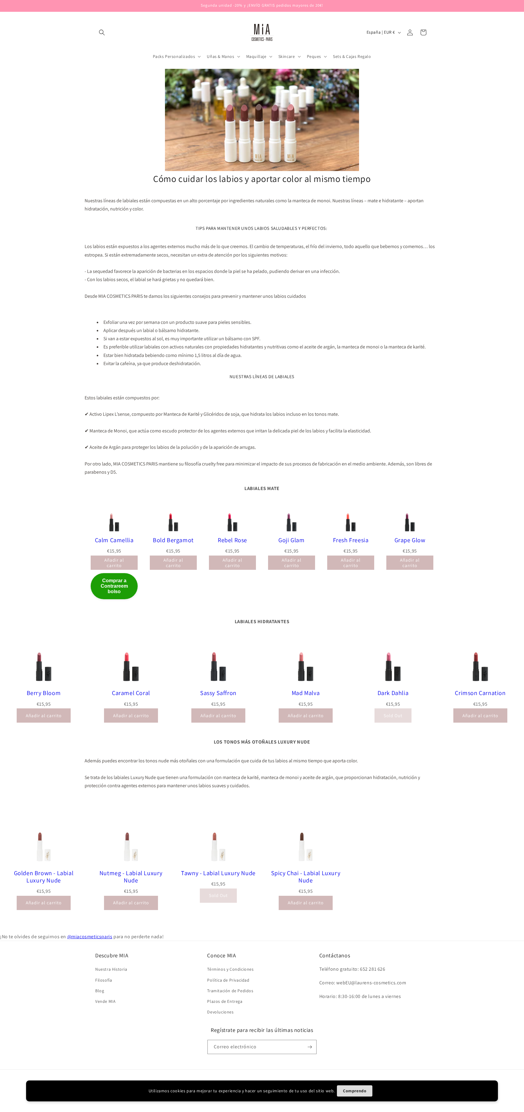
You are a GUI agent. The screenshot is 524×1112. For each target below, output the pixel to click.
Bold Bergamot (173, 540)
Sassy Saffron (218, 693)
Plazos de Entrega (224, 1001)
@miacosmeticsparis (90, 936)
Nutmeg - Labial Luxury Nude (131, 876)
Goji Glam (291, 540)
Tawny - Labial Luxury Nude (218, 873)
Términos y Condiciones (230, 969)
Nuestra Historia (111, 969)
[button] (102, 32)
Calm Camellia (114, 540)
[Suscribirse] (309, 1047)
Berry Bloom (44, 693)
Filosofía (103, 980)
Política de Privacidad (228, 980)
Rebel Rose (232, 540)
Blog (99, 990)
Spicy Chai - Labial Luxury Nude (306, 876)
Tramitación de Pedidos (230, 990)
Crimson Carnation (480, 693)
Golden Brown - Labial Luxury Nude (44, 876)
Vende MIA (105, 1001)
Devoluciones (220, 1012)
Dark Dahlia (393, 693)
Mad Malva (306, 693)
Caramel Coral (131, 693)
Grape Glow (410, 540)
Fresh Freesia (351, 540)
